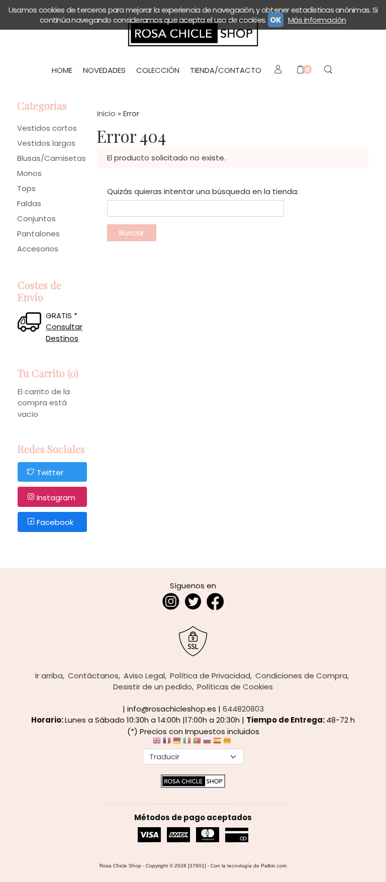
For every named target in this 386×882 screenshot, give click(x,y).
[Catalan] (228, 743)
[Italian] (187, 743)
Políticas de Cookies (235, 686)
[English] (157, 743)
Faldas (29, 203)
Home (62, 70)
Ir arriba (49, 675)
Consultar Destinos (64, 332)
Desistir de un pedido (152, 686)
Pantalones (38, 233)
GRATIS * (61, 315)
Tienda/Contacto (225, 70)
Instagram (56, 497)
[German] (177, 743)
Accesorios (37, 248)
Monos (29, 173)
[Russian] (207, 743)
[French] (167, 743)
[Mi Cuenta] (277, 70)
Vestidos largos (46, 143)
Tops (26, 188)
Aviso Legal (144, 675)
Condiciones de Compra (301, 675)
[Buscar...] (328, 70)
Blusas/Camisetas (51, 158)
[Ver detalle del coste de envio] (32, 323)
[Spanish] (217, 743)
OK (275, 20)
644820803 (243, 708)
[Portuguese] (197, 743)
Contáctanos (93, 675)
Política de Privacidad (210, 675)
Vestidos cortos (47, 128)
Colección (157, 70)
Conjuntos (36, 218)
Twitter (50, 472)
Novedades (104, 70)
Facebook (55, 522)
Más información (317, 20)
